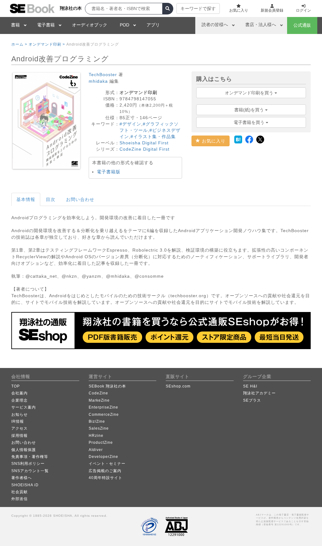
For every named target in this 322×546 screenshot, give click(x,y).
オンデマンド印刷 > (47, 44)
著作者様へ (21, 478)
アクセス (19, 428)
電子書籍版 (108, 171)
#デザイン (130, 123)
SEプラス (252, 400)
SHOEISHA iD (25, 485)
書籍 (15, 24)
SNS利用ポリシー (28, 463)
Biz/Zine (97, 421)
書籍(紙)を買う (249, 109)
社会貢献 (19, 492)
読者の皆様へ (215, 24)
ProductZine (101, 442)
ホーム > (19, 44)
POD (124, 24)
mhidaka (98, 81)
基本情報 (25, 199)
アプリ (153, 24)
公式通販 (302, 25)
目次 (50, 199)
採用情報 (19, 435)
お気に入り (212, 140)
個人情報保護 (23, 450)
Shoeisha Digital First (144, 142)
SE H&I (250, 386)
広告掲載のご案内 (105, 471)
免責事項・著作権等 (29, 456)
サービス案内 (23, 407)
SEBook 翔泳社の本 (107, 386)
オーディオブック (89, 24)
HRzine (96, 435)
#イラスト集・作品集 (153, 136)
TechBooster (103, 74)
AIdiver (96, 450)
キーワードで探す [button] (198, 8)
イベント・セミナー (107, 463)
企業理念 (19, 400)
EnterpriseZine (103, 407)
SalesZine (99, 428)
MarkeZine (99, 400)
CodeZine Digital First (144, 149)
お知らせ (19, 414)
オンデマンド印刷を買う (250, 92)
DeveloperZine (103, 456)
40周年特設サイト (105, 478)
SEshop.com (178, 386)
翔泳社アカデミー (259, 393)
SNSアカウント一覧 (30, 471)
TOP (15, 386)
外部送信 (19, 499)
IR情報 (17, 421)
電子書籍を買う (250, 122)
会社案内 (19, 393)
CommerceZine (104, 414)
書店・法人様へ (260, 24)
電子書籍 (46, 24)
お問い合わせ (80, 199)
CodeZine (98, 393)
